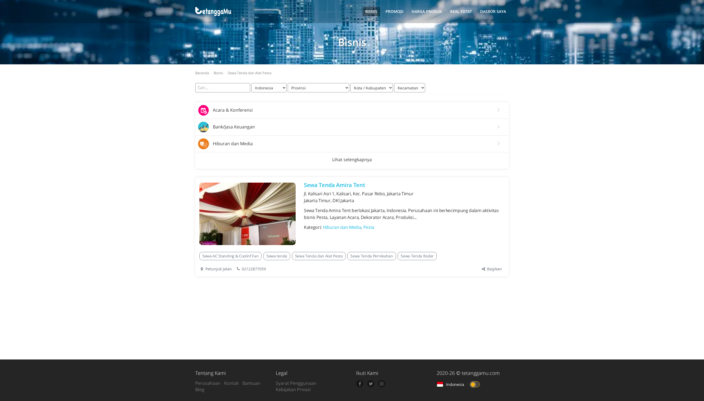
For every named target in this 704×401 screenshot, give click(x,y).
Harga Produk (427, 11)
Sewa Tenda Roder (417, 256)
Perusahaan (207, 383)
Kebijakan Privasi (293, 389)
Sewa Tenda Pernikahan (371, 256)
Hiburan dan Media (342, 227)
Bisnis (371, 11)
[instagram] (381, 383)
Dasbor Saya (493, 11)
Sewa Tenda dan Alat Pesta (319, 256)
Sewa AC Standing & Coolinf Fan (230, 256)
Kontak (231, 383)
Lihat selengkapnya (352, 159)
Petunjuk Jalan (218, 268)
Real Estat (461, 11)
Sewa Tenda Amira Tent (334, 185)
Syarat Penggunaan (296, 383)
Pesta (368, 227)
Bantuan (251, 383)
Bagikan (494, 268)
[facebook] (359, 383)
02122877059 (254, 268)
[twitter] (370, 383)
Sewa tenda (276, 256)
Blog (199, 389)
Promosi (394, 11)
